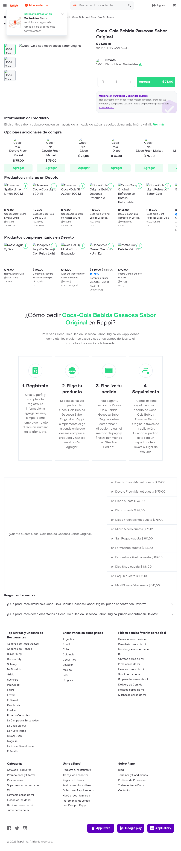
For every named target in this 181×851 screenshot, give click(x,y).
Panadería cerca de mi (132, 644)
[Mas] (130, 81)
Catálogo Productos (19, 770)
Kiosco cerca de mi (19, 800)
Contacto (124, 790)
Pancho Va (13, 705)
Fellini (10, 690)
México (67, 670)
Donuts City (14, 659)
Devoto (110, 60)
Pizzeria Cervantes (18, 715)
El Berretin (13, 700)
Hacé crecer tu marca (76, 795)
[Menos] (102, 81)
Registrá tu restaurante (77, 770)
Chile (66, 649)
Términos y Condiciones (133, 775)
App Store (103, 828)
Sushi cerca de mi (129, 674)
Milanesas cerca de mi (132, 695)
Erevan (11, 695)
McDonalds (14, 669)
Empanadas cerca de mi (133, 679)
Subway (12, 664)
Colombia (68, 654)
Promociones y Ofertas (21, 775)
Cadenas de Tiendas (19, 649)
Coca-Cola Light (81, 17)
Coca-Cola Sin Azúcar (102, 17)
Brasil (66, 644)
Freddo (11, 710)
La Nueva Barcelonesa (20, 746)
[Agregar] (25, 186)
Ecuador (68, 665)
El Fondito (13, 751)
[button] (36, 5)
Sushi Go (12, 679)
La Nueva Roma (16, 731)
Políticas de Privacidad (132, 780)
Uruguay (68, 680)
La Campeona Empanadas (23, 720)
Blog (121, 770)
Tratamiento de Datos (131, 785)
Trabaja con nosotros (76, 775)
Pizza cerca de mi (129, 664)
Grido (10, 674)
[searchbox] (101, 5)
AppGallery (163, 828)
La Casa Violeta (16, 725)
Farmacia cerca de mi (20, 795)
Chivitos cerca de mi (131, 659)
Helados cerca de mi (131, 669)
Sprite (68, 17)
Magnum (12, 741)
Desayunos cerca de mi (132, 639)
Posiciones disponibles (77, 785)
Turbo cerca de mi (18, 810)
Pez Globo (13, 685)
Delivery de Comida (130, 684)
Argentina (69, 639)
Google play (133, 828)
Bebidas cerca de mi (20, 805)
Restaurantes (15, 780)
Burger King (14, 654)
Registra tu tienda (73, 780)
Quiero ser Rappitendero (78, 790)
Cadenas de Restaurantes (23, 644)
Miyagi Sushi (14, 736)
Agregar (18, 168)
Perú (65, 675)
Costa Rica (69, 659)
